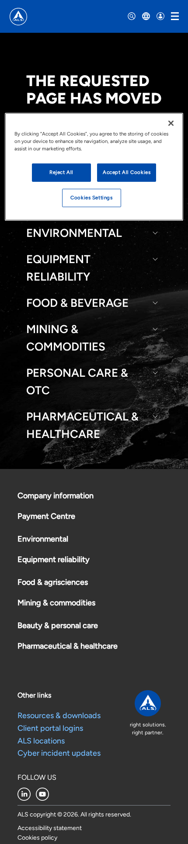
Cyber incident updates (59, 753)
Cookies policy (37, 837)
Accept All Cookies (126, 172)
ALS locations (41, 741)
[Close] (171, 123)
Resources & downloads (59, 715)
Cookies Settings (91, 198)
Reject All (61, 172)
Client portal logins (50, 728)
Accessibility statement (49, 828)
